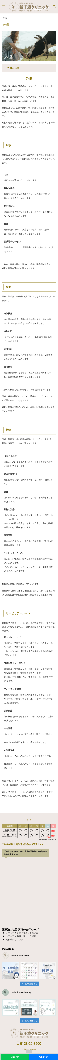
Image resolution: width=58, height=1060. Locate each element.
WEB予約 (43, 1056)
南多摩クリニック (14, 939)
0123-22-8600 (30, 1044)
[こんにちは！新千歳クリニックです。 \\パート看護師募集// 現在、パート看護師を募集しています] (10, 970)
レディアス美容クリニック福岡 (21, 936)
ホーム (29, 820)
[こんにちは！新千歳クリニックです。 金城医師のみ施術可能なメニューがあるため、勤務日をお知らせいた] (29, 1007)
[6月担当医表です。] (29, 970)
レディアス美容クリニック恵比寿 (22, 932)
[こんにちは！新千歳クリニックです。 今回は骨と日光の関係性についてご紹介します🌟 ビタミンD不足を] (47, 970)
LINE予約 (15, 1056)
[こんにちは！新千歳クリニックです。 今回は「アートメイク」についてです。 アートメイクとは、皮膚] (47, 1007)
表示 (17, 68)
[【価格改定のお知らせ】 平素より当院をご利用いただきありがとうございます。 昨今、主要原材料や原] (10, 1007)
